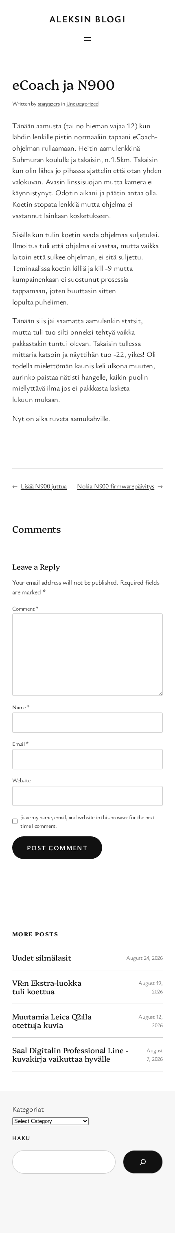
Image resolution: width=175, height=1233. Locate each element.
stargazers (49, 103)
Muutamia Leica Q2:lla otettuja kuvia (52, 1020)
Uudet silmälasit (41, 957)
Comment (25, 608)
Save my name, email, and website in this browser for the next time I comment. (87, 821)
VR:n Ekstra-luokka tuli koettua (46, 986)
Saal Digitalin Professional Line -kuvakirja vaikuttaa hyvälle (70, 1054)
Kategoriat (28, 1109)
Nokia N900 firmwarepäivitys (115, 486)
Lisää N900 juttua (44, 486)
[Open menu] (87, 39)
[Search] (143, 1162)
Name (21, 707)
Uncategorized (82, 103)
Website (21, 780)
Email (20, 743)
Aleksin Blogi (87, 19)
